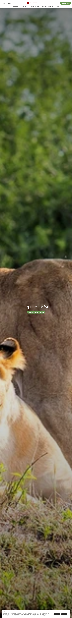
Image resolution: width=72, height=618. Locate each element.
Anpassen (64, 614)
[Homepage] (1, 615)
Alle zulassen (57, 614)
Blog (58, 6)
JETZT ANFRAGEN (65, 3)
